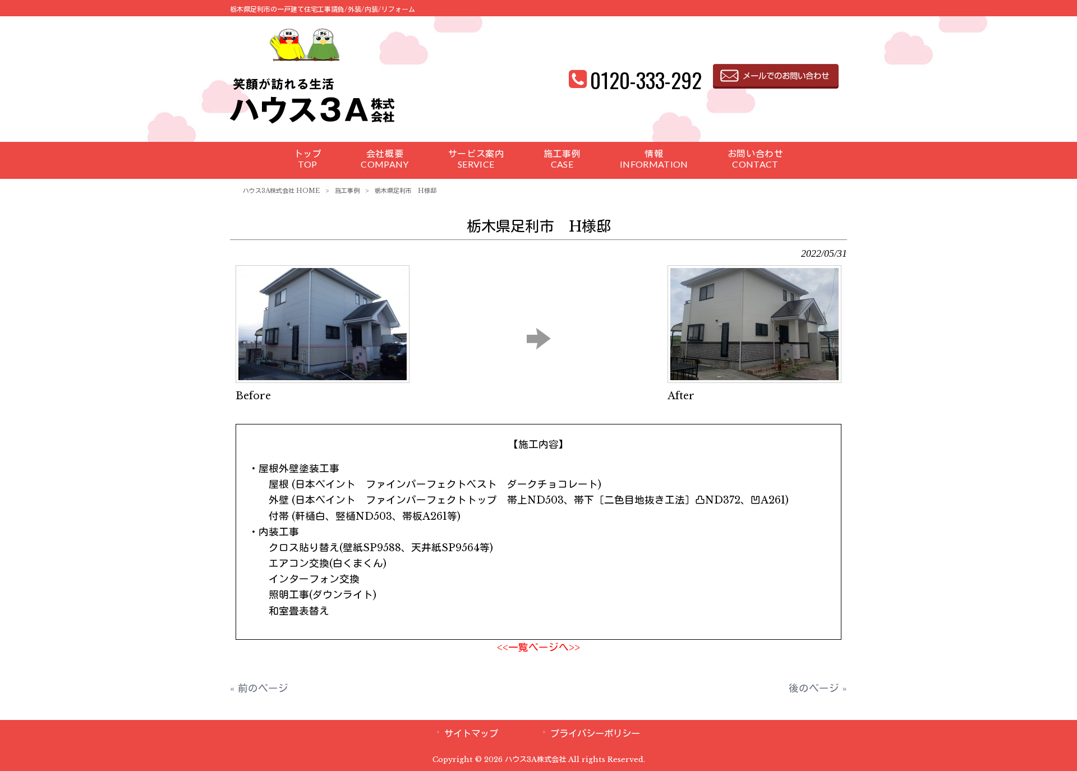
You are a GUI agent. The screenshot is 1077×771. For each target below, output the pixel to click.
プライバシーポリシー (595, 733)
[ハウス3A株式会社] (312, 123)
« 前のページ (259, 688)
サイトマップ (471, 733)
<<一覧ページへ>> (538, 647)
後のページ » (818, 688)
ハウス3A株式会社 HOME (281, 191)
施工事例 (347, 191)
